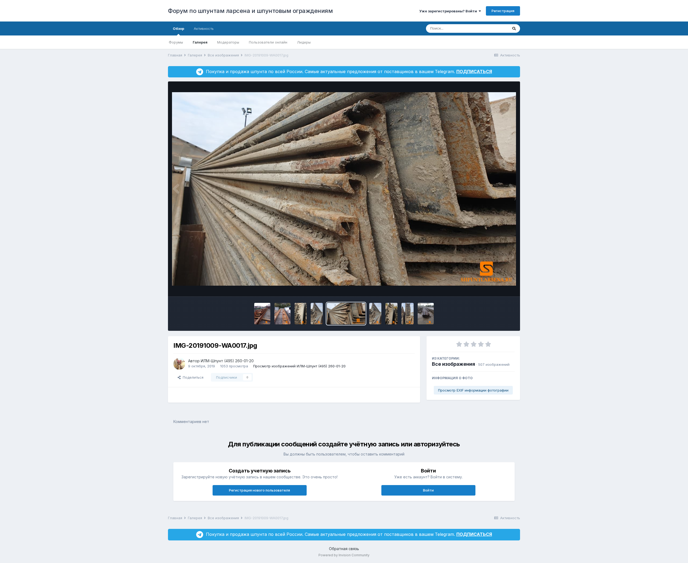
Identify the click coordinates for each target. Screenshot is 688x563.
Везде (496, 28)
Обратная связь (344, 548)
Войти (428, 490)
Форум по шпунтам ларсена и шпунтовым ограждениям (250, 10)
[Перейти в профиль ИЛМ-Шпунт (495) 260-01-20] (179, 364)
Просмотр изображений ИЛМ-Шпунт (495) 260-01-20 (299, 366)
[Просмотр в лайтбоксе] (344, 189)
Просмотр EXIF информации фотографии (473, 390)
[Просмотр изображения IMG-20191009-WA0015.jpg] (301, 313)
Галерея (200, 42)
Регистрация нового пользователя (259, 490)
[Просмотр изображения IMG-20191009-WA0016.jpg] (317, 313)
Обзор (178, 28)
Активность (204, 28)
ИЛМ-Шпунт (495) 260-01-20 (227, 360)
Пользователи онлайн (268, 42)
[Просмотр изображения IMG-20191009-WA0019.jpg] (408, 313)
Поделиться (192, 377)
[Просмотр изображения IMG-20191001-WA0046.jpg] (426, 313)
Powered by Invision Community (344, 555)
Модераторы (228, 42)
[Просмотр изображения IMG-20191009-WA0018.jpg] (391, 313)
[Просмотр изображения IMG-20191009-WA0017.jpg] (346, 313)
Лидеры (304, 42)
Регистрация (503, 11)
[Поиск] (514, 28)
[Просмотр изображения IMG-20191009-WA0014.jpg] (282, 313)
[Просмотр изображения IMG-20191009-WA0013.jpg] (262, 313)
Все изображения (453, 364)
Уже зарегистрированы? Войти (449, 11)
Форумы (176, 42)
